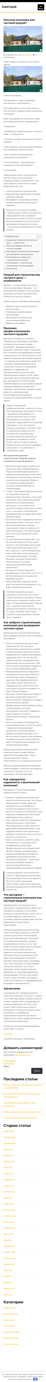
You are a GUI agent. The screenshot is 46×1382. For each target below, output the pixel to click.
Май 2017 (7, 1276)
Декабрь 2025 (9, 1137)
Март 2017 (8, 1282)
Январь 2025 (9, 1173)
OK (35, 1379)
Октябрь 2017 (9, 1264)
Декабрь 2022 (9, 1228)
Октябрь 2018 (9, 1252)
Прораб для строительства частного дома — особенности (21, 241)
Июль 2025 (8, 1149)
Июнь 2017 (8, 1270)
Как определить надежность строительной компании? (18, 258)
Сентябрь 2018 (10, 1258)
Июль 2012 (8, 1294)
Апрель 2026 (9, 1131)
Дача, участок (9, 1326)
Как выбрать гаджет (12, 1332)
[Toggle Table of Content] (37, 237)
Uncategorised (9, 1308)
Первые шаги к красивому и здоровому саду (23, 1112)
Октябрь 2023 (9, 1210)
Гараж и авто (9, 1320)
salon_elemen (26, 55)
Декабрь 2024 (9, 1179)
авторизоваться (22, 1055)
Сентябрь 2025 (10, 1143)
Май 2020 (8, 1240)
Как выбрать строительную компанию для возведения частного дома (22, 252)
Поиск (6, 1066)
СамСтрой (9, 6)
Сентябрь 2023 (10, 1216)
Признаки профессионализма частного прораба (19, 247)
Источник (8, 1034)
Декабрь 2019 (9, 1246)
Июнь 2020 (8, 1234)
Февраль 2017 (9, 1288)
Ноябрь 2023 (9, 1204)
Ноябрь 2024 (9, 1186)
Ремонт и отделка (11, 1338)
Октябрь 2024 (9, 1192)
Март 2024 (8, 1198)
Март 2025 (8, 1167)
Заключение (12, 269)
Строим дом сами (11, 1344)
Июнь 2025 (8, 1155)
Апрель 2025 (9, 1161)
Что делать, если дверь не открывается (20, 1118)
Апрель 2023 (9, 1222)
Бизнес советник (11, 1314)
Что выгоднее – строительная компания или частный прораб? (20, 264)
